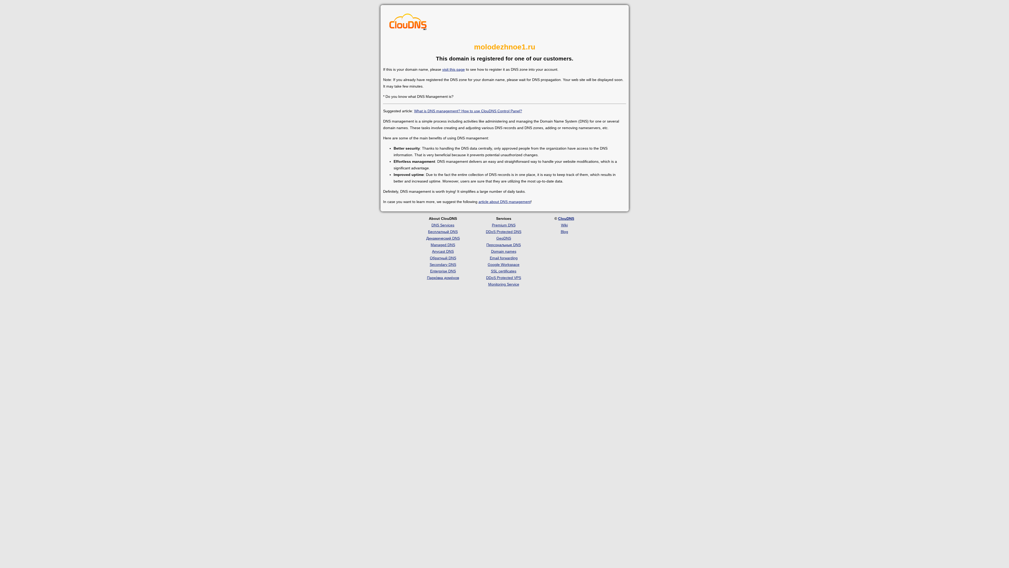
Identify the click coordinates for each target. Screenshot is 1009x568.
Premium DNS (504, 225)
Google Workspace (503, 264)
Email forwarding (504, 258)
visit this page (453, 69)
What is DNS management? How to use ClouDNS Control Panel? (468, 111)
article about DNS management (504, 202)
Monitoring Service (503, 284)
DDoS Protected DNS (503, 232)
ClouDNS (566, 218)
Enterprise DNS (443, 271)
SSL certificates (503, 271)
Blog (564, 232)
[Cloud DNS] (408, 23)
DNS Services (442, 225)
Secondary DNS (443, 264)
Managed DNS (443, 245)
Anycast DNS (443, 251)
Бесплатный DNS (443, 232)
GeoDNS (503, 238)
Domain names (503, 251)
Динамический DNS (443, 238)
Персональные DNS (503, 245)
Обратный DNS (443, 258)
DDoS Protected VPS (503, 278)
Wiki (564, 225)
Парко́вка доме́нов (443, 278)
